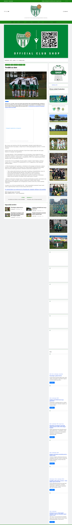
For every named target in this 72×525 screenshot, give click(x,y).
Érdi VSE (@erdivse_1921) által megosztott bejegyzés (19, 140)
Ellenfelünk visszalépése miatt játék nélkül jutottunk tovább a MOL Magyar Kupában (17, 214)
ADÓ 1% (40, 22)
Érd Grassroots (47, 22)
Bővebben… (52, 382)
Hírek (12, 22)
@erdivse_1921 (55, 84)
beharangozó (7, 64)
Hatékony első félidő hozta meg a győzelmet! (57, 400)
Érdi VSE (7, 69)
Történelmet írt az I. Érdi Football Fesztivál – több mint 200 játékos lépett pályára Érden (58, 514)
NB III (24, 64)
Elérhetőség (35, 22)
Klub (16, 22)
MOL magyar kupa (60, 423)
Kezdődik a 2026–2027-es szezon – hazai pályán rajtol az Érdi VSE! (58, 481)
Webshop (55, 22)
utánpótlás (61, 374)
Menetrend (22, 22)
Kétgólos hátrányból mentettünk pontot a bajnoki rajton (51, 1)
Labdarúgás (28, 22)
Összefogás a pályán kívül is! (17, 207)
